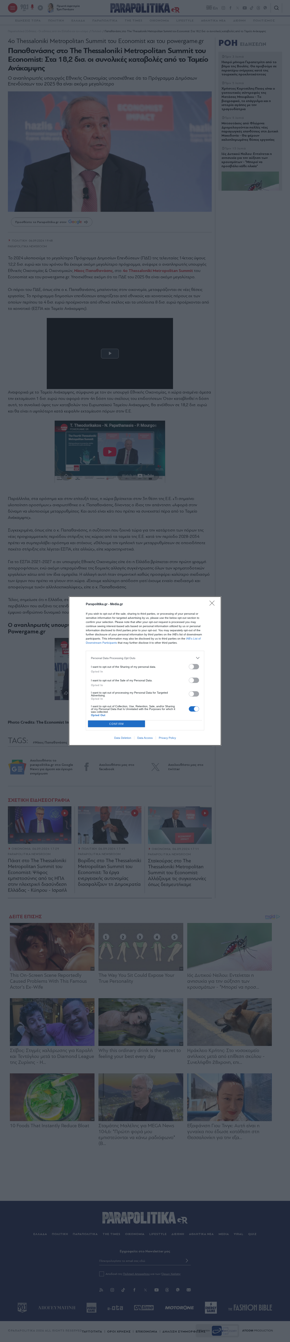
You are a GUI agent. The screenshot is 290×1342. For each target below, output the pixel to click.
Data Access (145, 737)
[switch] (194, 666)
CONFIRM (116, 723)
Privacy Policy (167, 737)
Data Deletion (122, 737)
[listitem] (145, 658)
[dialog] (145, 671)
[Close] (213, 604)
